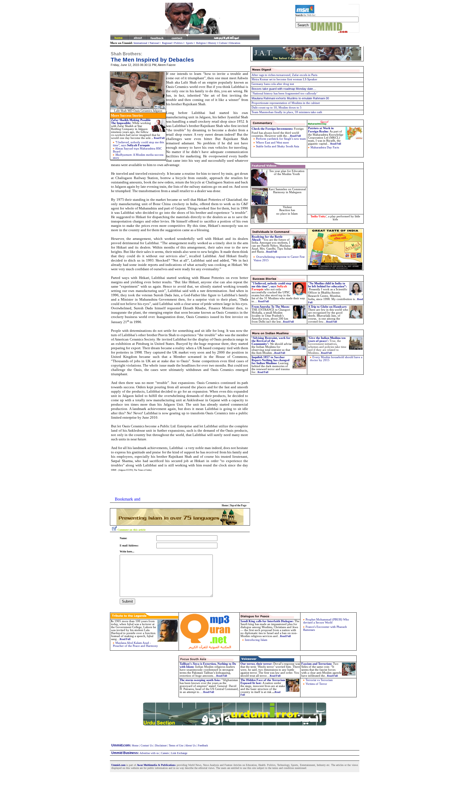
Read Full (263, 372)
